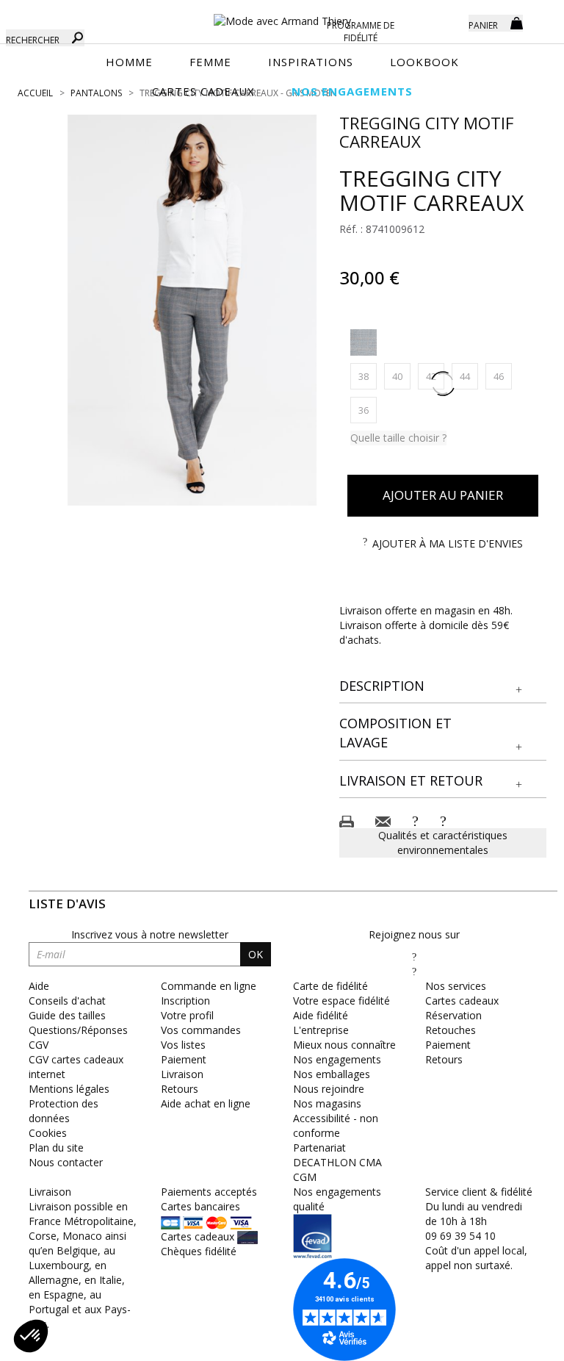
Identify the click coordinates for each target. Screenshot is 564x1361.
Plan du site (56, 1147)
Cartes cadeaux (462, 1001)
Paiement (183, 1059)
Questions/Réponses (78, 1030)
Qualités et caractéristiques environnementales (442, 842)
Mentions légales (69, 1089)
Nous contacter (66, 1162)
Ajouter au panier (443, 494)
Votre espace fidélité (341, 1001)
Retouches (450, 1030)
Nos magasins (327, 1103)
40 (401, 376)
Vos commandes (201, 1030)
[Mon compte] (446, 22)
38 (367, 376)
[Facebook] (414, 956)
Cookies (48, 1133)
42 (435, 376)
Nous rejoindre (328, 1089)
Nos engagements (337, 1059)
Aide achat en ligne (205, 1103)
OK (255, 954)
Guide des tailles (67, 1015)
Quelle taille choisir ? (398, 438)
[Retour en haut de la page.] (512, 1342)
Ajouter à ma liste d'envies (447, 543)
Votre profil (187, 1015)
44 (469, 376)
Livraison (182, 1074)
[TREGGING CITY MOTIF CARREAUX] (192, 310)
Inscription (185, 1001)
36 (367, 410)
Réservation (453, 1015)
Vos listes (183, 1045)
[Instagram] (414, 971)
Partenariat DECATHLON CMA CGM (337, 1162)
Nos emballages (331, 1074)
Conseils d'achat (67, 1001)
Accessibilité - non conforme (335, 1125)
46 (503, 376)
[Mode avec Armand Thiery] (282, 15)
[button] (443, 686)
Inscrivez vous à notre (149, 934)
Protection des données (63, 1110)
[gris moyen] (363, 342)
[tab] (443, 686)
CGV (38, 1045)
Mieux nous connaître (344, 1045)
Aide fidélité (320, 1015)
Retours (179, 1089)
